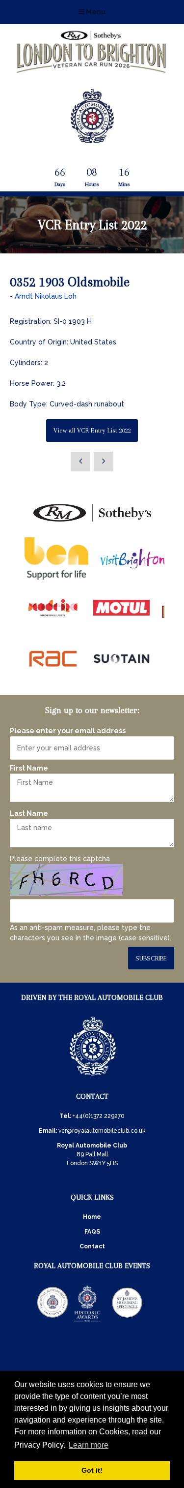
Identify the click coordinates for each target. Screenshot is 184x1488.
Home (92, 1216)
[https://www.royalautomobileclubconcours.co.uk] (52, 1321)
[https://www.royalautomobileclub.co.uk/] (93, 1077)
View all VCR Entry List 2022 (92, 430)
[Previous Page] (80, 461)
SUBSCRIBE (151, 958)
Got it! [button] (92, 1470)
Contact (92, 1246)
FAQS (92, 1231)
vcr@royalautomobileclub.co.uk (102, 1130)
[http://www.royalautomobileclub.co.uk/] (92, 139)
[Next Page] (103, 461)
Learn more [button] (88, 1445)
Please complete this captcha (60, 859)
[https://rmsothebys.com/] (92, 522)
